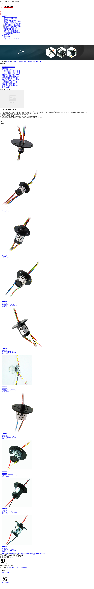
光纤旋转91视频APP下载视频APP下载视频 (11, 28)
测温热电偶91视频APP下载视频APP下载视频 (12, 24)
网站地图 (33, 554)
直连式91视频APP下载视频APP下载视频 (11, 31)
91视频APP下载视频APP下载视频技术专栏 (9, 40)
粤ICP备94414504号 (24, 554)
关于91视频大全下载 (5, 553)
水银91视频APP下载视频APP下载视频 (10, 22)
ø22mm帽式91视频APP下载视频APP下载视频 (12, 70)
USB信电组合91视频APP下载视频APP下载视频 (12, 21)
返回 (1, 61)
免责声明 (30, 554)
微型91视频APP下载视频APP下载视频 (10, 17)
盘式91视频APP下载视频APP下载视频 (10, 27)
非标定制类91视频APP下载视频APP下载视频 (12, 32)
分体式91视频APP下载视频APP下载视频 (11, 30)
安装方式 (5, 37)
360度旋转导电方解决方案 (8, 33)
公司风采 (5, 15)
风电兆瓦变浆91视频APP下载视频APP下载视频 (12, 26)
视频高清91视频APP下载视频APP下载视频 (11, 20)
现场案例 (5, 39)
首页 (6, 61)
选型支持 (3, 35)
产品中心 (3, 16)
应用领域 (36, 553)
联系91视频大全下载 (41, 553)
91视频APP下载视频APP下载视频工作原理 (11, 38)
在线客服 (3, 572)
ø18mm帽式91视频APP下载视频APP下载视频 (34, 61)
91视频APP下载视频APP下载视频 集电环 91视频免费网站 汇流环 (18, 567)
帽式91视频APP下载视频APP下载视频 (10, 18)
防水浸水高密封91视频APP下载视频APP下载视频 (12, 23)
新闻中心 (32, 553)
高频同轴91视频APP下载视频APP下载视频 (11, 29)
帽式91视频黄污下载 (7, 34)
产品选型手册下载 (7, 36)
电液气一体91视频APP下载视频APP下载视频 (12, 25)
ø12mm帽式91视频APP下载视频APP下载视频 (12, 73)
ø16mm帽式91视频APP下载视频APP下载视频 (12, 72)
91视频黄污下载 (7, 19)
